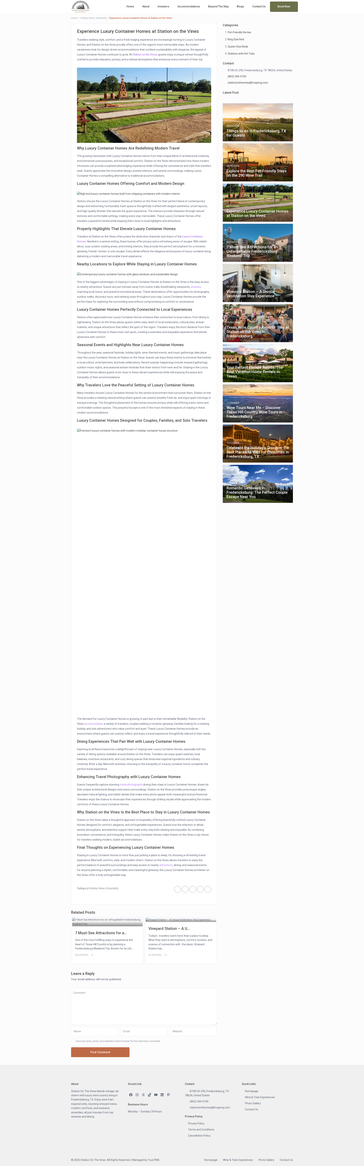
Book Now (284, 6)
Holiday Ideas (87, 18)
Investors (163, 6)
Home (130, 6)
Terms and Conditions (201, 1129)
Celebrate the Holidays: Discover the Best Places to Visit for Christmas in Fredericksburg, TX (258, 452)
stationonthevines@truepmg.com (248, 82)
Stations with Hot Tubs (241, 53)
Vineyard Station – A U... (169, 928)
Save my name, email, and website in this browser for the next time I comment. (118, 1041)
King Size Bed (236, 39)
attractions (166, 865)
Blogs (240, 6)
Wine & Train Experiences (260, 1097)
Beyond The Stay (218, 6)
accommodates (93, 723)
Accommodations (188, 6)
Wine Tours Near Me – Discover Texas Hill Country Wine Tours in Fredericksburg (254, 412)
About (145, 6)
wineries (196, 286)
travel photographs (131, 784)
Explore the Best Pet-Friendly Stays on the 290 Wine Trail (257, 173)
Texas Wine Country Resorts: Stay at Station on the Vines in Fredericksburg (258, 331)
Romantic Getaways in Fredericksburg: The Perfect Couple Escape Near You (257, 492)
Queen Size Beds (238, 46)
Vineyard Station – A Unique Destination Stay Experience (251, 294)
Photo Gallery (253, 1103)
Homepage (251, 1091)
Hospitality (101, 18)
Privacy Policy (196, 1123)
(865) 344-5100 (237, 76)
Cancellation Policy (199, 1135)
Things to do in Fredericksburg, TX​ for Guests (256, 133)
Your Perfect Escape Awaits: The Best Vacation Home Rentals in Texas (255, 371)
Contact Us (259, 6)
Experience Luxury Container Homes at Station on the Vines (258, 213)
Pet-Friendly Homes (239, 32)
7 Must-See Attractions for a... (101, 933)
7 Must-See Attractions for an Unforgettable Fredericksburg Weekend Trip (252, 251)
